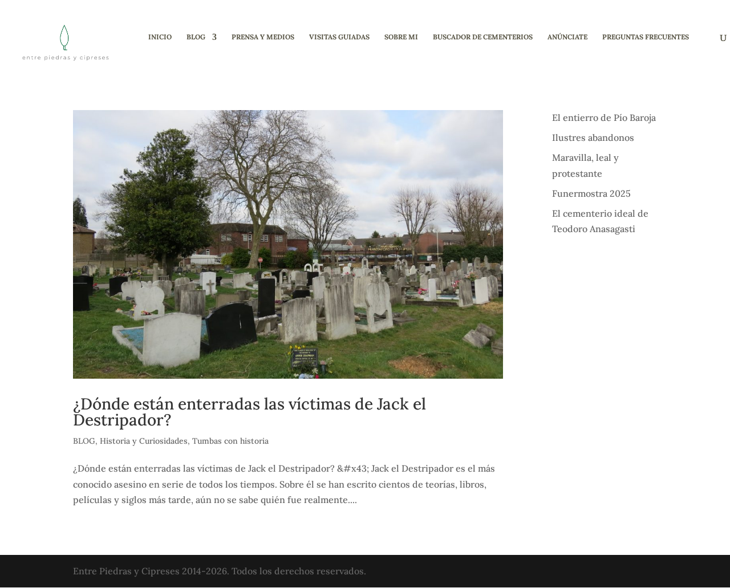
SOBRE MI (401, 37)
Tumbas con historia (230, 441)
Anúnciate (567, 37)
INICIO (160, 37)
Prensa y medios (263, 37)
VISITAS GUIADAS (339, 37)
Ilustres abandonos (593, 137)
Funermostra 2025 (591, 193)
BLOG (195, 37)
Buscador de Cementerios (483, 37)
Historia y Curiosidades (144, 441)
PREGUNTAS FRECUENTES (645, 37)
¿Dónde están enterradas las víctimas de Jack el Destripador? (249, 412)
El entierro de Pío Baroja (604, 117)
